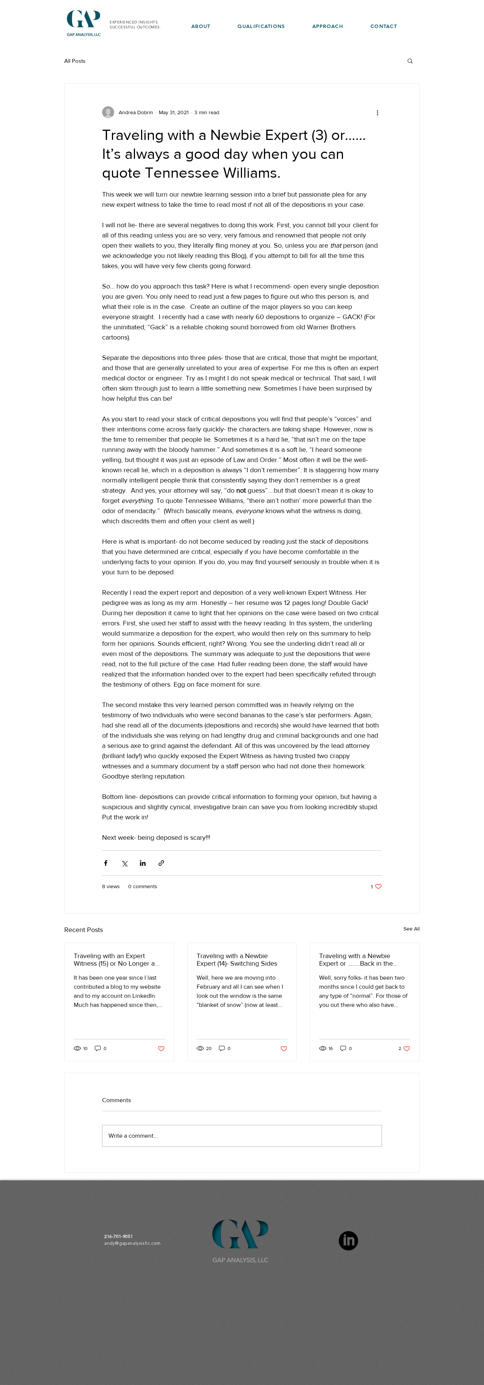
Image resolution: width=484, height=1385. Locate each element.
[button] (410, 60)
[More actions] (377, 112)
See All (411, 929)
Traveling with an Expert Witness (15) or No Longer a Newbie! (114, 959)
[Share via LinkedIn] (142, 863)
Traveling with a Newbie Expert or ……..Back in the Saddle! (356, 959)
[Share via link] (161, 863)
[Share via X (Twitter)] (124, 863)
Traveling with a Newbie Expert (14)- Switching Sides (237, 959)
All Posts (74, 60)
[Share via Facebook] (105, 863)
